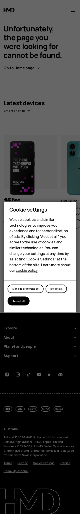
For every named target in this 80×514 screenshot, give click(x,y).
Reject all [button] (56, 288)
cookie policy (27, 270)
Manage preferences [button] (25, 288)
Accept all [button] (18, 301)
